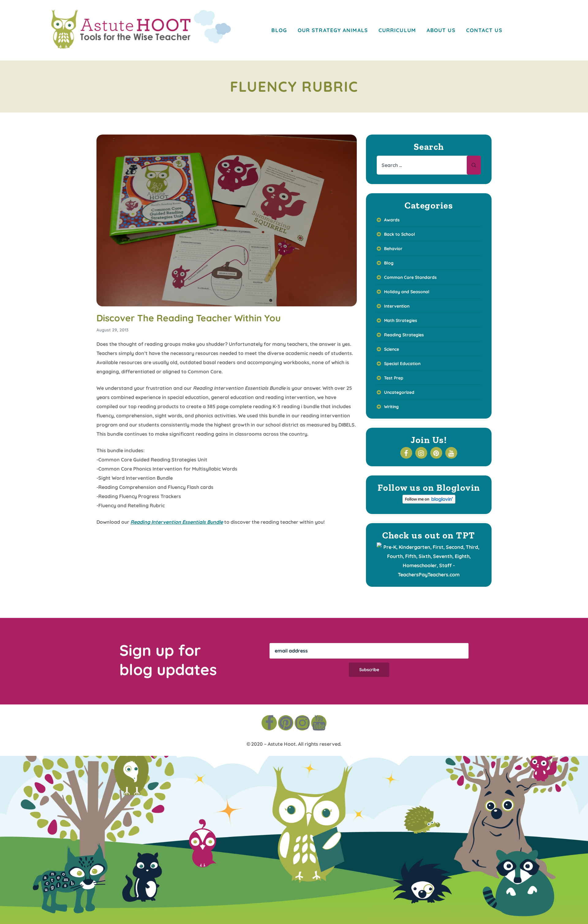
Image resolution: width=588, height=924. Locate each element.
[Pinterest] (285, 722)
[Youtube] (318, 722)
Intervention (396, 306)
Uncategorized (399, 392)
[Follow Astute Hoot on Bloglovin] (428, 502)
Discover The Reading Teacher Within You (188, 318)
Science (391, 349)
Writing (391, 406)
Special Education (402, 363)
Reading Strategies (404, 335)
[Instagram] (302, 722)
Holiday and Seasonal (406, 291)
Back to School (399, 234)
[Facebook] (269, 722)
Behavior (393, 248)
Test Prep (393, 378)
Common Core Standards (410, 277)
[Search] (474, 165)
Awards (392, 220)
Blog (389, 263)
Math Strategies (400, 320)
